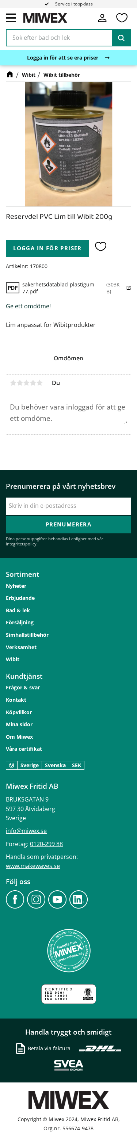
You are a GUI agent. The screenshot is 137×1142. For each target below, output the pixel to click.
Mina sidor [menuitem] (19, 724)
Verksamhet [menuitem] (21, 647)
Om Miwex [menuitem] (19, 736)
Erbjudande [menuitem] (20, 597)
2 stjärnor (19, 383)
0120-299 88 (46, 844)
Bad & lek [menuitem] (18, 610)
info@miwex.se (26, 831)
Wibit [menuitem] (12, 659)
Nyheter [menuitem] (16, 585)
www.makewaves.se (33, 866)
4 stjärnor (33, 383)
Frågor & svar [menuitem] (23, 687)
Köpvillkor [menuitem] (19, 712)
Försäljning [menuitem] (20, 622)
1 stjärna (13, 383)
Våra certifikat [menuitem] (24, 748)
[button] (11, 17)
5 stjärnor (39, 383)
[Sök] (121, 38)
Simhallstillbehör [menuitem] (27, 634)
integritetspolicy (21, 544)
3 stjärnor (26, 383)
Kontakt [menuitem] (16, 699)
